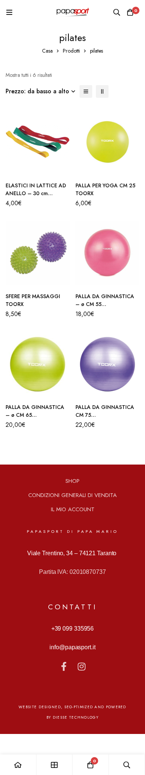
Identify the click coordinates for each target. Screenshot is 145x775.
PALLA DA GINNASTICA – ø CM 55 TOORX (104, 304)
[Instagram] (81, 666)
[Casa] (18, 764)
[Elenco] (86, 91)
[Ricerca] (116, 12)
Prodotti (71, 50)
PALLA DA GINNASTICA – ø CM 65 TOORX (35, 414)
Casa (47, 50)
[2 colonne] (102, 91)
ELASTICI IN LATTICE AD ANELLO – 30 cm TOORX (36, 193)
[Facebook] (63, 666)
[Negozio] (54, 764)
